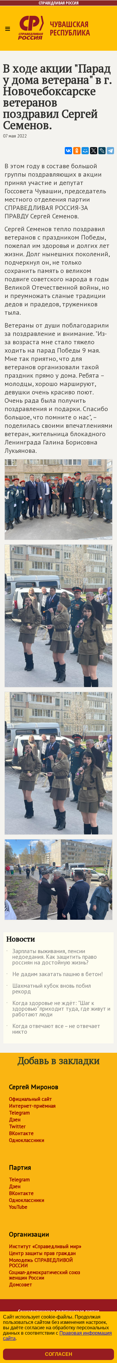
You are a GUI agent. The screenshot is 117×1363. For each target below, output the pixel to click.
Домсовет (20, 1284)
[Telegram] (110, 150)
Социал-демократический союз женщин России (44, 1275)
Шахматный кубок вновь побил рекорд (48, 989)
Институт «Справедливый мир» (45, 1246)
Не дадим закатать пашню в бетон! (54, 975)
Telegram (19, 1112)
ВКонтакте (21, 1133)
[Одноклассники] (76, 150)
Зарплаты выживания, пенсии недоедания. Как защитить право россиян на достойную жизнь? (51, 957)
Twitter (17, 1126)
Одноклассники (26, 1140)
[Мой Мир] (85, 150)
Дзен (14, 1119)
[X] (93, 150)
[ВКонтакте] (68, 150)
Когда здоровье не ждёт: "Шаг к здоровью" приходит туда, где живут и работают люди (58, 1009)
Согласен (58, 1354)
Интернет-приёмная (32, 1106)
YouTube (18, 1207)
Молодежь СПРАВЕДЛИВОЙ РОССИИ (41, 1262)
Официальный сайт (30, 1099)
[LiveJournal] (102, 150)
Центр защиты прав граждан (42, 1253)
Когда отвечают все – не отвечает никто (53, 1029)
